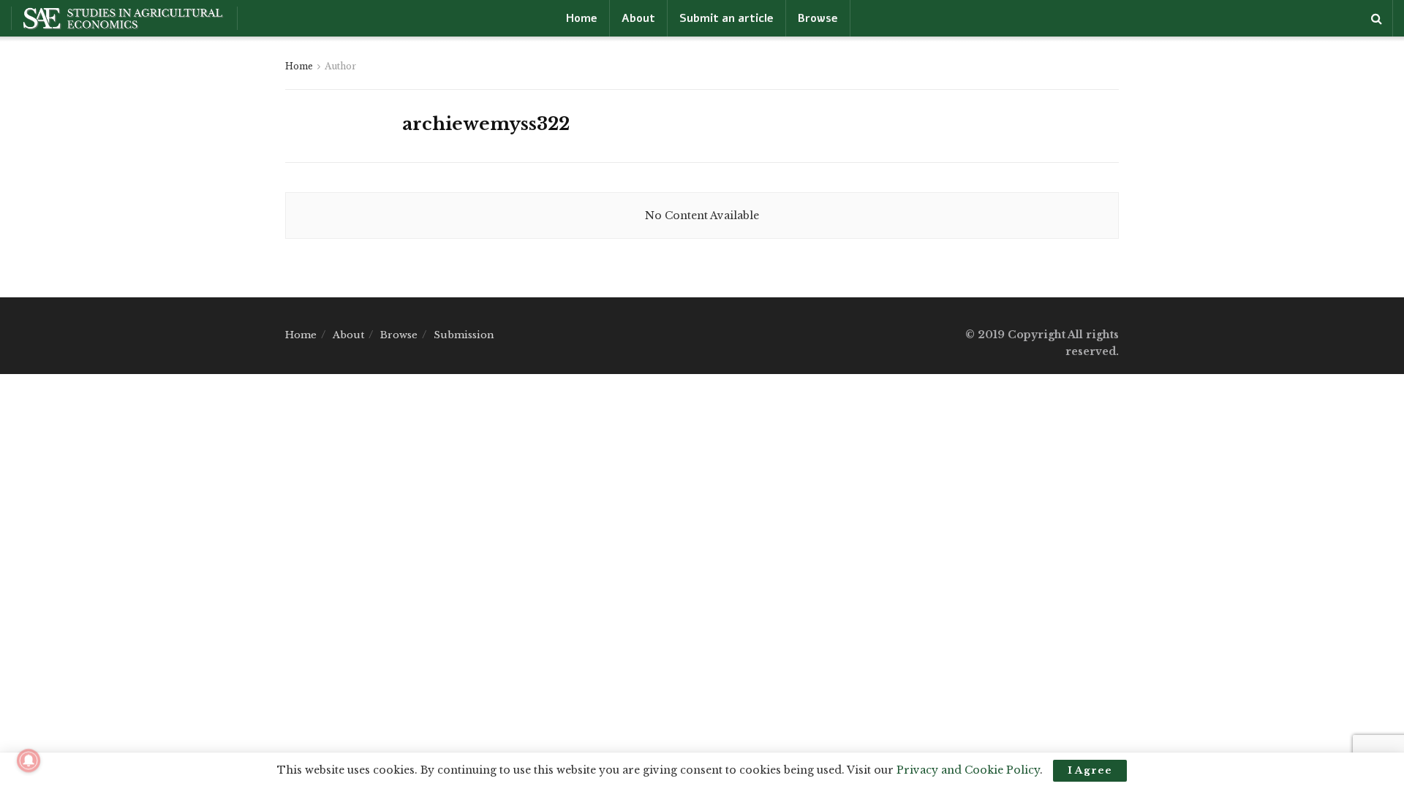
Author (340, 66)
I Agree (1090, 770)
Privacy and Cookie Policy (968, 770)
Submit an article (726, 18)
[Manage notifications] (28, 760)
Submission (464, 335)
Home (581, 18)
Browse (818, 18)
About (638, 18)
